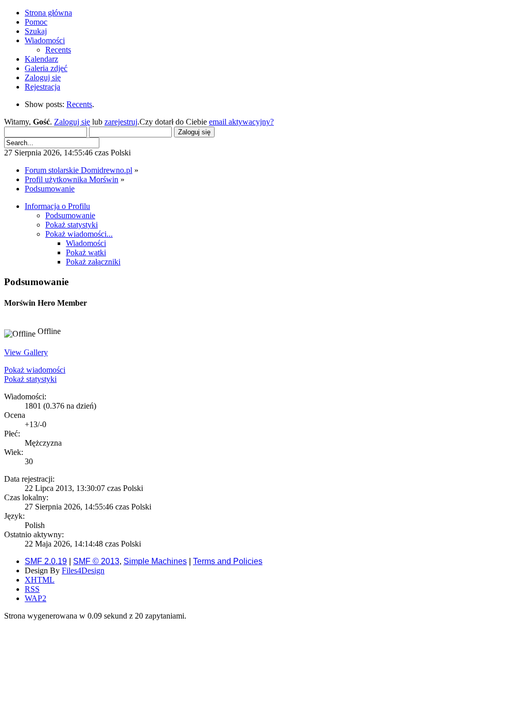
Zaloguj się (72, 121)
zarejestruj (120, 121)
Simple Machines (155, 561)
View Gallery (26, 352)
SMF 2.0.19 (46, 561)
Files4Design (83, 570)
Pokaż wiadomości (34, 369)
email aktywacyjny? (241, 121)
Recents (79, 104)
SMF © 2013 (96, 561)
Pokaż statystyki (30, 379)
